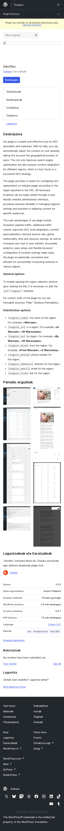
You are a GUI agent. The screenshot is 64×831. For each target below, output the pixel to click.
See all (57, 663)
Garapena (11, 115)
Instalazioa (12, 107)
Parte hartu (40, 732)
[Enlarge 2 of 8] (26, 411)
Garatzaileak (10, 743)
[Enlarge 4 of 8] (26, 510)
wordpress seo (41, 631)
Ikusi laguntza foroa (14, 686)
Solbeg (7, 71)
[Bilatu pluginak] (36, 35)
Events (37, 737)
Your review (9, 663)
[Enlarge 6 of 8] (56, 410)
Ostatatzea (9, 716)
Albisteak (8, 711)
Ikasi (5, 732)
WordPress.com (13, 758)
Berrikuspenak (14, 99)
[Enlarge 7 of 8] (56, 466)
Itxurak (37, 711)
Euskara (14, 788)
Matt (7, 764)
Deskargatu (11, 80)
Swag (38, 748)
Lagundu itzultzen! (32, 25)
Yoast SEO (55, 631)
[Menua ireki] (59, 4)
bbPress (9, 769)
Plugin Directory (11, 14)
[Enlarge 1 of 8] (26, 391)
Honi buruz (9, 705)
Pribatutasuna (11, 722)
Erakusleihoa (41, 705)
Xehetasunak (13, 91)
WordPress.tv (12, 748)
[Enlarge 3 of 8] (26, 447)
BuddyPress (11, 774)
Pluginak (38, 716)
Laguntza (11, 123)
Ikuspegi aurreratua (14, 640)
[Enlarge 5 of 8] (56, 391)
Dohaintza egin (44, 743)
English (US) (54, 624)
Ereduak (38, 722)
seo (29, 631)
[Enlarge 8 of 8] (56, 509)
